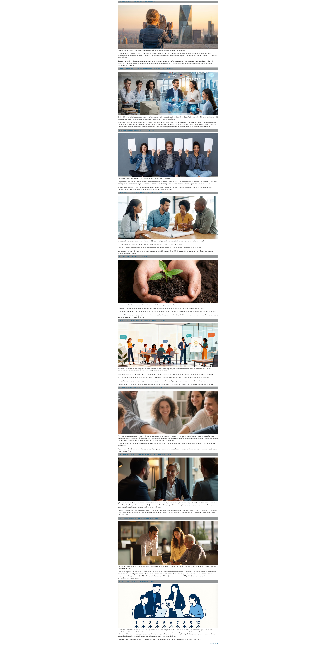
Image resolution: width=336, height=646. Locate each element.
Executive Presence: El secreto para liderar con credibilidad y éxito (145, 454)
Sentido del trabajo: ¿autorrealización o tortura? (138, 518)
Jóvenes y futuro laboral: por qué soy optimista (137, 130)
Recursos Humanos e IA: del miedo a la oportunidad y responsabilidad (146, 69)
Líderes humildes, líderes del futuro (133, 256)
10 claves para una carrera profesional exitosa (137, 581)
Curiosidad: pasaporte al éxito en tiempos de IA (137, 2)
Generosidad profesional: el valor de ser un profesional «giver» (143, 388)
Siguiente (214, 643)
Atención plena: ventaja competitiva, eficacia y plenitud (140, 193)
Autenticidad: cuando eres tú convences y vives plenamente (142, 320)
